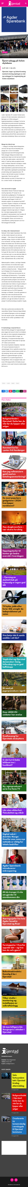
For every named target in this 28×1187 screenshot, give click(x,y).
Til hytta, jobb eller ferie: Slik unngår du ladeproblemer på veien (13, 610)
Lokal (8, 383)
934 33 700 (9, 1061)
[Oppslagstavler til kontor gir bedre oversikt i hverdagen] (14, 542)
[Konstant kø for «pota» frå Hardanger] (14, 438)
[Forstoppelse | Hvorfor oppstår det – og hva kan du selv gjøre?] (14, 936)
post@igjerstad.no (10, 1063)
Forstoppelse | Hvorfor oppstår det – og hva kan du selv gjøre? (14, 947)
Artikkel (5, 52)
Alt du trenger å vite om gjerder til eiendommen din (13, 894)
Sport (17, 383)
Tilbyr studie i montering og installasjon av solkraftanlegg (10, 1002)
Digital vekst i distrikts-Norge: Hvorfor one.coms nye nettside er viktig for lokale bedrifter (14, 839)
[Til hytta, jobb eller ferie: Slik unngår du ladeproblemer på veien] (14, 597)
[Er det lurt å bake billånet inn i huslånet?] (14, 751)
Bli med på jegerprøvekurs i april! (14, 689)
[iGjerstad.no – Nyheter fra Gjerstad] (14, 3)
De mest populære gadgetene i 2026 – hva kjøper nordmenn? (12, 502)
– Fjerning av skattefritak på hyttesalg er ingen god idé (14, 581)
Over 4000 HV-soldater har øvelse (12, 713)
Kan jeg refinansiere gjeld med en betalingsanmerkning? (14, 474)
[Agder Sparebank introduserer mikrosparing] (14, 856)
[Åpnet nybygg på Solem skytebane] (14, 45)
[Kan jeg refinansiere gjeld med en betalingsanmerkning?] (14, 462)
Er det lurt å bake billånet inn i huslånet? (11, 762)
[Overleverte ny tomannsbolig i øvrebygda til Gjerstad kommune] (6, 1119)
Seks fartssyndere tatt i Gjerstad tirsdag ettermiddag (19, 1080)
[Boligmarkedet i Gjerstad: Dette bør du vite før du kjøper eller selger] (14, 409)
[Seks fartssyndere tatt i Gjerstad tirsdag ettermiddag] (6, 1076)
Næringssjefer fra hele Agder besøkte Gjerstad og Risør (14, 921)
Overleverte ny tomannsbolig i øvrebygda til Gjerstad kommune (19, 1125)
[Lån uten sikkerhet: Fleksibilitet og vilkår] (14, 801)
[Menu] (3, 3)
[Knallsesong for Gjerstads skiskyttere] (14, 727)
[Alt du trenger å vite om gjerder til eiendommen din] (14, 883)
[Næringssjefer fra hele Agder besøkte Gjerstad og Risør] (14, 909)
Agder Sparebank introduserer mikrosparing (12, 868)
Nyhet (13, 383)
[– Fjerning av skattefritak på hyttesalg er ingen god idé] (14, 568)
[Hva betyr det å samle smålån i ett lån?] (14, 626)
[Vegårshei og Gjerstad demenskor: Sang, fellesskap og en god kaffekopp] (14, 650)
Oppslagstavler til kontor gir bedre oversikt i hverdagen (13, 553)
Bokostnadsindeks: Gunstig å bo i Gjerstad (12, 974)
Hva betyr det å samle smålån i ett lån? (14, 636)
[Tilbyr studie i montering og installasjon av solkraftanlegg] (14, 989)
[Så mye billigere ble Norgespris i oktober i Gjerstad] (14, 1018)
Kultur (3, 383)
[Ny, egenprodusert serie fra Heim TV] (14, 777)
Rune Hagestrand (7, 54)
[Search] (25, 3)
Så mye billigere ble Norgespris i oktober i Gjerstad (14, 1029)
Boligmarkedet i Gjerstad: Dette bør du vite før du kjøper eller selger (14, 423)
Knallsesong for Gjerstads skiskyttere (13, 737)
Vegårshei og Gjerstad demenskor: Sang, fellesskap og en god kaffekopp (14, 663)
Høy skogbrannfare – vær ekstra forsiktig (13, 528)
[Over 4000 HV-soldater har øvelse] (14, 703)
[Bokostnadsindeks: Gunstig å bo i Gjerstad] (14, 962)
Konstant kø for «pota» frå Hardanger (14, 449)
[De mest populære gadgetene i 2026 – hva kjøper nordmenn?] (14, 489)
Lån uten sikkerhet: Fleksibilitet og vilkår (13, 811)
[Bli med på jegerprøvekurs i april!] (14, 679)
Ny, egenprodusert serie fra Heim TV (12, 787)
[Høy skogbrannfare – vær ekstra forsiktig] (14, 518)
